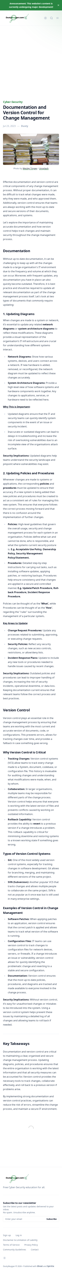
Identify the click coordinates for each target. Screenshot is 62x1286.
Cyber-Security (13, 102)
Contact (35, 1249)
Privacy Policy (31, 1244)
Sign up (7, 1235)
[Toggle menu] (57, 18)
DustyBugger (9, 1266)
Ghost (40, 1266)
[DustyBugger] (18, 18)
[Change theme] (45, 18)
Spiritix (50, 1266)
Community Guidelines (14, 1249)
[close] (58, 5)
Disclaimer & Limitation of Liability (20, 1240)
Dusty (24, 126)
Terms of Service (11, 1244)
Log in (19, 1235)
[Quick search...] (51, 18)
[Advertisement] (31, 58)
